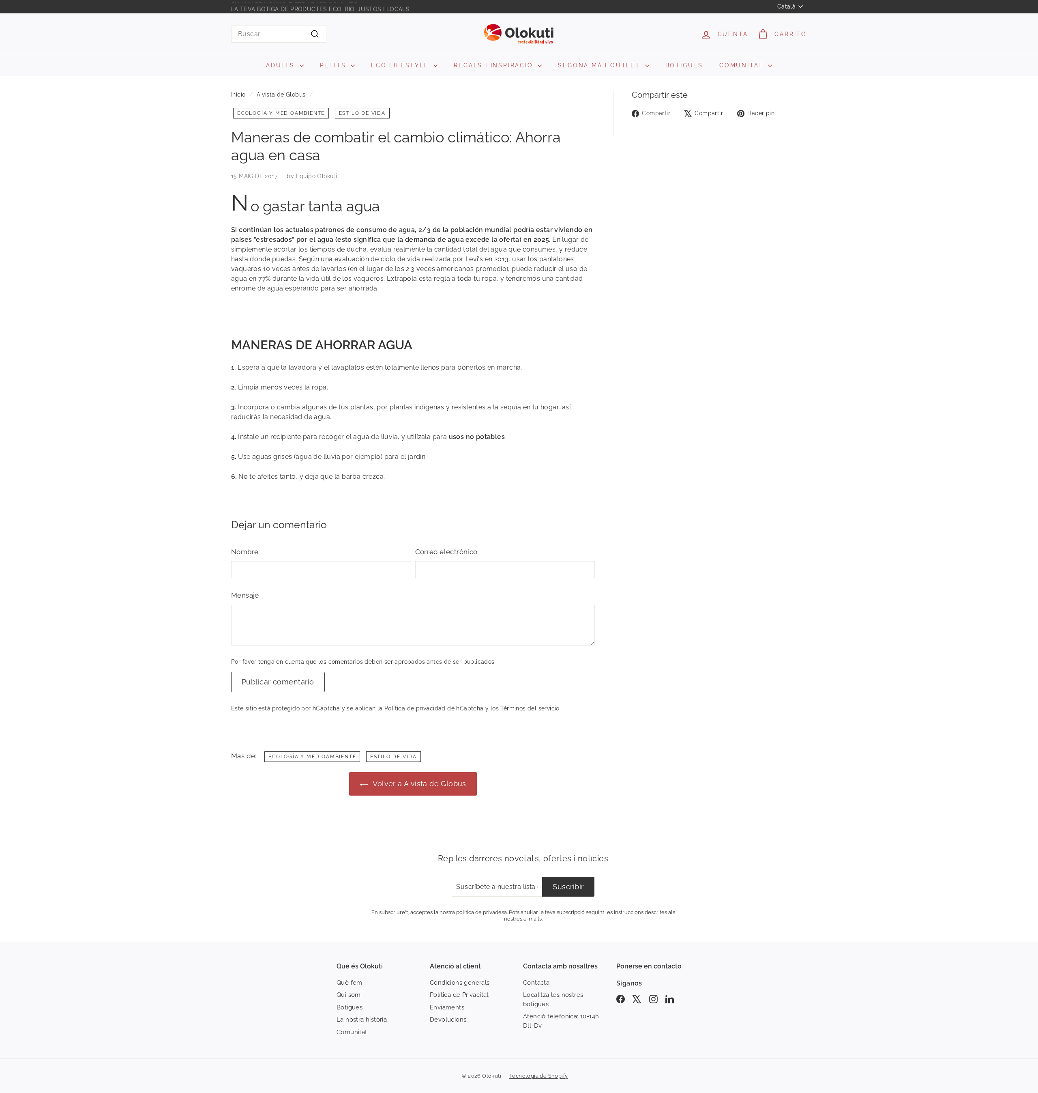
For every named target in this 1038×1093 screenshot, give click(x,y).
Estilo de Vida (362, 113)
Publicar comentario (278, 682)
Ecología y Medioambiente (281, 113)
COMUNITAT (742, 65)
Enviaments (447, 1007)
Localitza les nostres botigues (553, 999)
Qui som (349, 994)
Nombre (244, 552)
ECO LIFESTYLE (401, 65)
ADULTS (282, 65)
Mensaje (245, 595)
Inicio (238, 94)
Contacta (536, 982)
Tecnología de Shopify (538, 1076)
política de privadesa (481, 912)
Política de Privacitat (459, 994)
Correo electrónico (446, 552)
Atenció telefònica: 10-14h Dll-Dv (561, 1021)
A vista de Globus (281, 94)
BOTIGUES (684, 65)
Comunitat (352, 1032)
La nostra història (362, 1019)
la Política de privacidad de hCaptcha (431, 708)
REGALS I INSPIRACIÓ (495, 65)
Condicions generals (460, 982)
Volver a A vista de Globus (418, 783)
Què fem (349, 982)
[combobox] (278, 34)
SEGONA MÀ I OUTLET (600, 65)
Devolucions (448, 1019)
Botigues (349, 1007)
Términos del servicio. (530, 708)
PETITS (334, 65)
